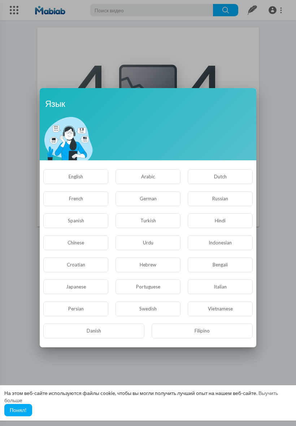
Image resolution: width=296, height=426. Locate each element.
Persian (76, 309)
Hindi (220, 220)
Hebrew (148, 265)
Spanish (76, 220)
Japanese (76, 287)
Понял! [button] (18, 410)
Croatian (76, 265)
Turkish (148, 220)
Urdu (148, 242)
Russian (220, 198)
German (148, 198)
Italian (220, 287)
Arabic (148, 176)
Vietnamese (220, 309)
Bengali (220, 265)
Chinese (76, 242)
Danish (94, 331)
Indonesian (220, 242)
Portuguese (148, 287)
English (76, 176)
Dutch (220, 176)
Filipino (202, 331)
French (76, 198)
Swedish (148, 309)
